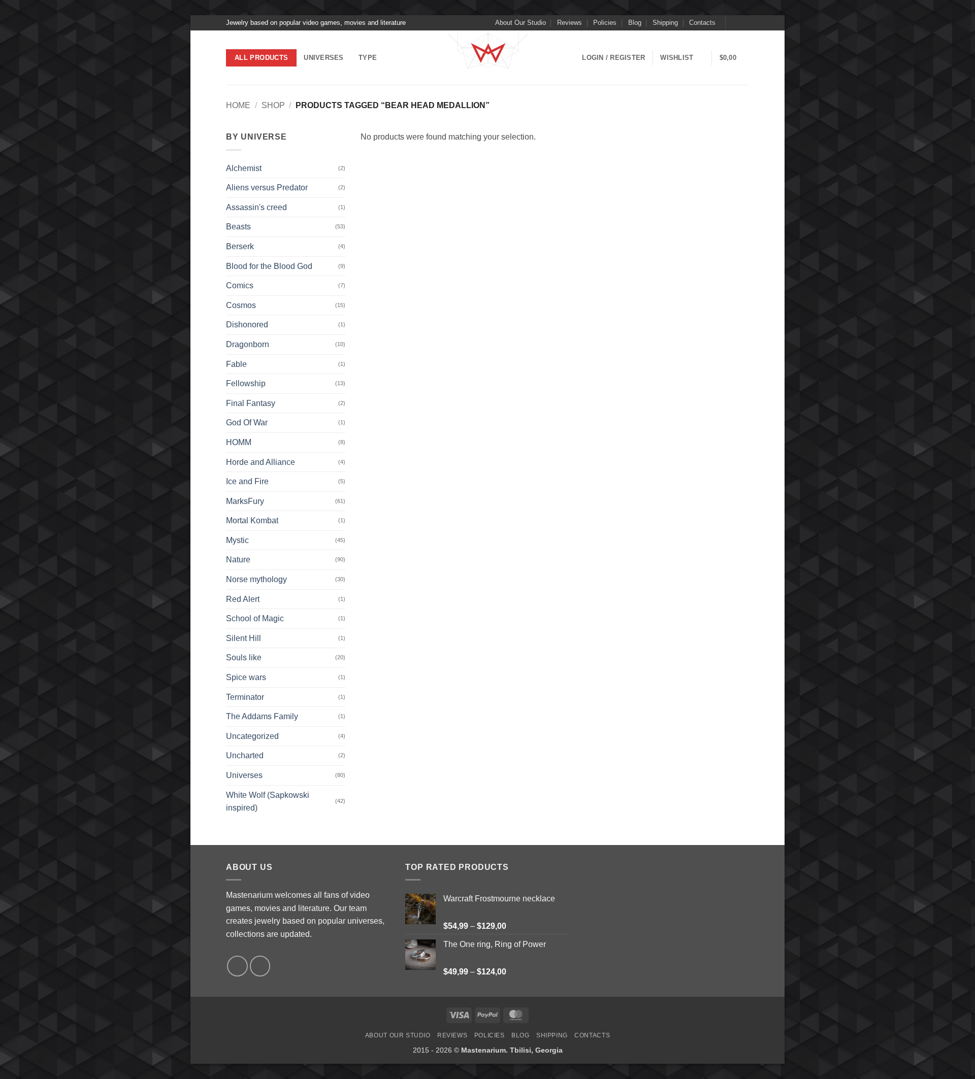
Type (368, 57)
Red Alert (242, 599)
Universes (323, 57)
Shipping (665, 22)
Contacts (702, 22)
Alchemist (244, 168)
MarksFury (245, 501)
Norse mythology (256, 579)
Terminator (245, 697)
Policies (604, 22)
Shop (273, 105)
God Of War (247, 422)
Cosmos (241, 305)
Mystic (237, 540)
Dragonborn (247, 344)
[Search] (396, 58)
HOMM (238, 442)
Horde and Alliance (260, 462)
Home (238, 105)
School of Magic (255, 618)
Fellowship (246, 383)
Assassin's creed (256, 207)
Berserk (240, 246)
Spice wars (246, 677)
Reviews (569, 22)
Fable (236, 364)
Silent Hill (243, 638)
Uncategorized (252, 736)
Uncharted (245, 755)
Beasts (238, 226)
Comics (239, 285)
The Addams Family (262, 716)
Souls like (244, 657)
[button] (613, 58)
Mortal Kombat (252, 520)
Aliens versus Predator (267, 187)
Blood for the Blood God (269, 266)
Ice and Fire (247, 481)
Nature (238, 559)
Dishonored (247, 324)
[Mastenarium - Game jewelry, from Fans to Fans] (487, 58)
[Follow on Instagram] (744, 22)
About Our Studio (520, 22)
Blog (634, 22)
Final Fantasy (250, 403)
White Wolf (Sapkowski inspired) (267, 802)
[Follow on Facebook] (734, 22)
